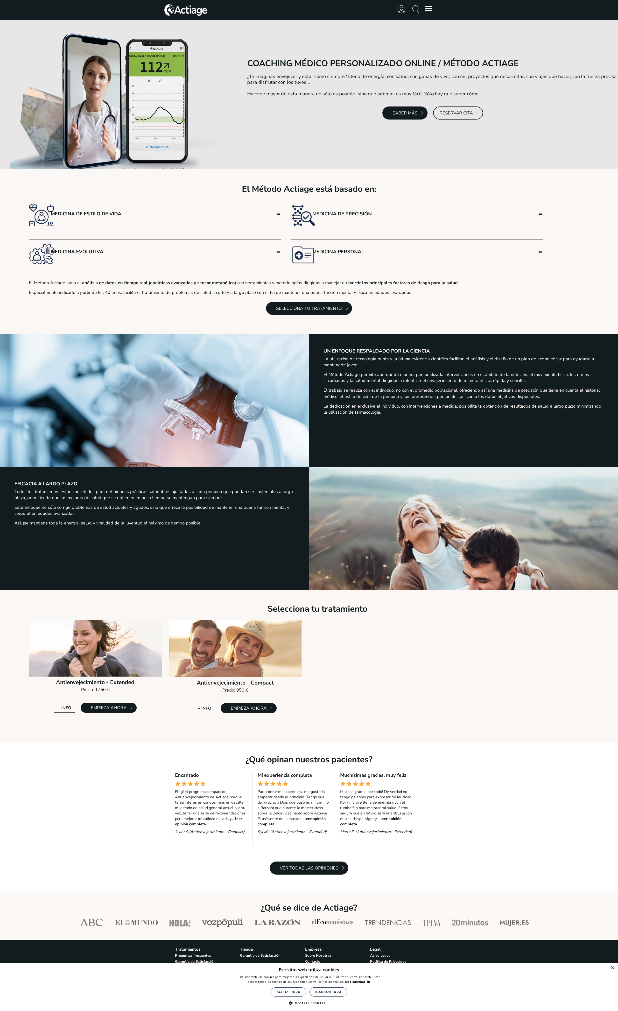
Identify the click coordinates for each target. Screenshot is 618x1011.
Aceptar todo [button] (288, 992)
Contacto (312, 961)
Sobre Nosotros (318, 955)
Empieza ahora (108, 708)
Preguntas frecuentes (193, 955)
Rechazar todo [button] (328, 992)
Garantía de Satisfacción (195, 961)
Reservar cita (456, 113)
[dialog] (309, 987)
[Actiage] (185, 15)
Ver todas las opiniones (309, 868)
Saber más (405, 113)
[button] (309, 1002)
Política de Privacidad (388, 961)
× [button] (612, 968)
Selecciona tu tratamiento (309, 308)
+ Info (64, 708)
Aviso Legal (380, 955)
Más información (357, 982)
